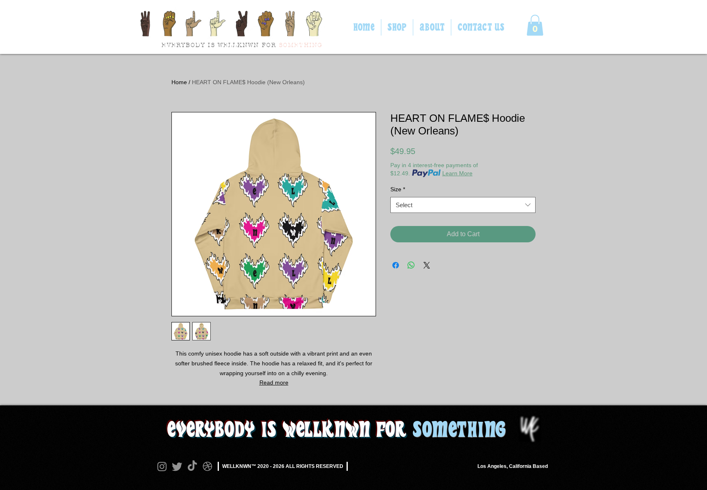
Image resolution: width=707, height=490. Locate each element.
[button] (535, 25)
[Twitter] (177, 466)
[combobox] (463, 205)
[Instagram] (162, 466)
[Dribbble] (207, 466)
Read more (273, 382)
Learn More (457, 173)
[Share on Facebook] (396, 265)
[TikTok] (192, 466)
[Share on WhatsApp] (411, 265)
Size (397, 189)
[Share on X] (427, 265)
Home (179, 82)
